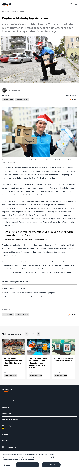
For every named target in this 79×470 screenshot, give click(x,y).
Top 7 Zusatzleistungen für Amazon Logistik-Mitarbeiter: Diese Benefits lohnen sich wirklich (38, 363)
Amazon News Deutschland (12, 401)
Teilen (74, 99)
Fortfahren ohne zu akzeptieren (27, 465)
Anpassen (7, 465)
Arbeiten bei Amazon (22, 99)
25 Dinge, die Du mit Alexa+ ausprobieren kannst (23, 297)
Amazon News (5, 11)
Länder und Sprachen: (8, 426)
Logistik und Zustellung (18, 11)
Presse (4, 407)
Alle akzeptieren (51, 465)
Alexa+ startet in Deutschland (15, 288)
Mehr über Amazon (9, 447)
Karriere (5, 434)
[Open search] (71, 4)
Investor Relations (9, 420)
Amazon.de (6, 413)
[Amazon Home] (7, 4)
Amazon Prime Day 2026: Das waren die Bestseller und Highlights (29, 292)
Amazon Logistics (8, 99)
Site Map (5, 441)
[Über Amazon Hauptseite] (7, 390)
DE (6, 428)
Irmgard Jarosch (16, 90)
